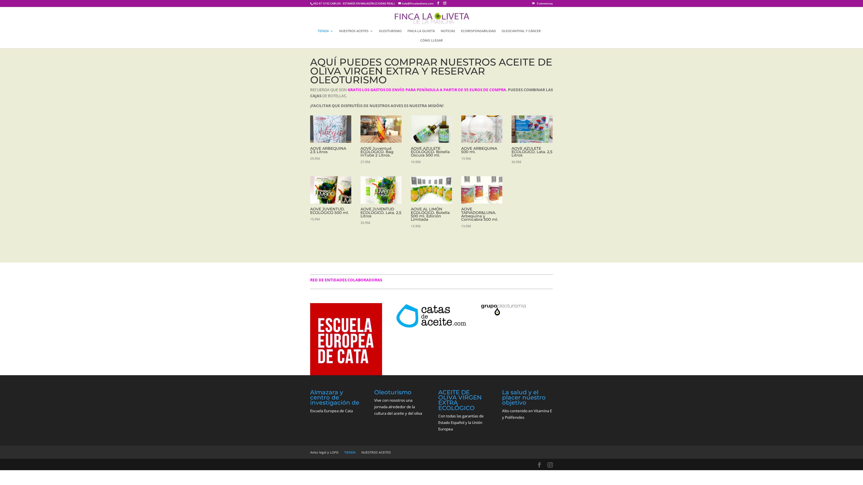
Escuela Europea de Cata (331, 410)
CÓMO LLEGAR (431, 40)
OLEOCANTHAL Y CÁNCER (521, 31)
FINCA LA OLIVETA (421, 31)
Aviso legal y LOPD (324, 452)
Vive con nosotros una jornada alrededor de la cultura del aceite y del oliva (398, 407)
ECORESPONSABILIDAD (478, 31)
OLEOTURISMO (390, 31)
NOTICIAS (448, 31)
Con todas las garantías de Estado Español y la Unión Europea (461, 422)
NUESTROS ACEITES (354, 31)
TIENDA (323, 31)
